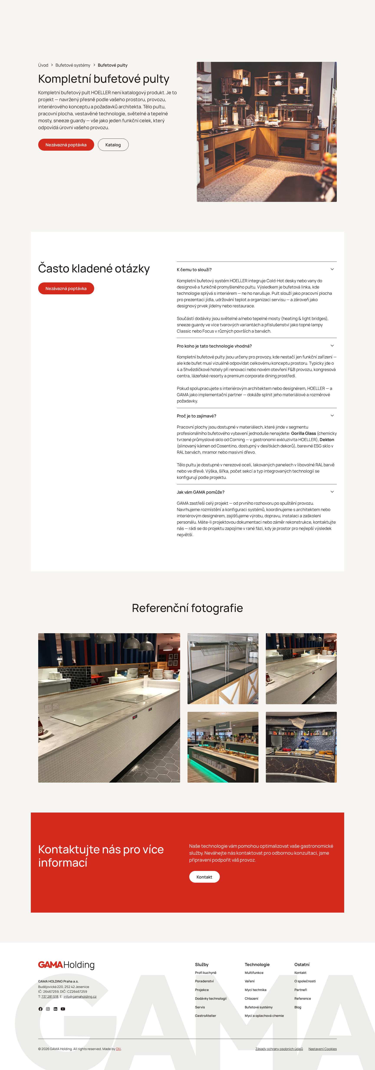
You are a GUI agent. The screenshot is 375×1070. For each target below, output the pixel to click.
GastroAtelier (205, 1015)
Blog (297, 1007)
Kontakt (204, 877)
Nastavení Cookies (323, 1049)
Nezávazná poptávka (66, 145)
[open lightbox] (109, 708)
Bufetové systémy (259, 1007)
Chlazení (251, 998)
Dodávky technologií (211, 998)
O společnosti (305, 981)
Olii (118, 1049)
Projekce (202, 990)
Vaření (250, 981)
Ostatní (301, 964)
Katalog (113, 145)
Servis (200, 1007)
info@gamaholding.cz (80, 996)
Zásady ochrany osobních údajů (279, 1049)
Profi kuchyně (205, 972)
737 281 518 (49, 996)
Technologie (257, 964)
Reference (302, 998)
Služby (202, 964)
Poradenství (204, 981)
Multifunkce (254, 972)
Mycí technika (255, 990)
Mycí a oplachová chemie (264, 1015)
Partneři (300, 990)
